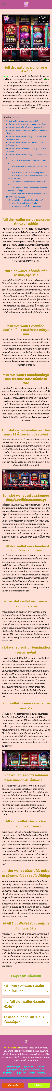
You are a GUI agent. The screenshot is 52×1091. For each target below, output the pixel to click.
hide (17, 117)
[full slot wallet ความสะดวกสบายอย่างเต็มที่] (26, 4)
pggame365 (9, 1072)
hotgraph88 (25, 1069)
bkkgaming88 (13, 1066)
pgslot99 (21, 1072)
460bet (31, 1072)
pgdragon (12, 1069)
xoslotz (40, 1066)
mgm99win (28, 1066)
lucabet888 (38, 1069)
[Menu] (3, 4)
